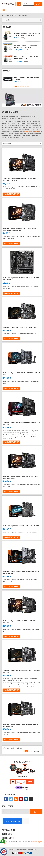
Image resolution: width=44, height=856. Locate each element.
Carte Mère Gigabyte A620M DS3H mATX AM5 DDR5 (20, 327)
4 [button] (23, 86)
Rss (16, 799)
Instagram (26, 799)
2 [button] (18, 86)
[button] (22, 20)
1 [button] (16, 86)
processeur (27, 131)
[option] (22, 79)
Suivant (37, 751)
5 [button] (25, 86)
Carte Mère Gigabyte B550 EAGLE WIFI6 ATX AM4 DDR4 (21, 525)
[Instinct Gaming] (8, 3)
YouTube (21, 799)
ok (37, 812)
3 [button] (20, 86)
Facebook (6, 799)
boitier (37, 131)
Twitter (11, 799)
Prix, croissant (7, 143)
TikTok (31, 799)
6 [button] (28, 86)
